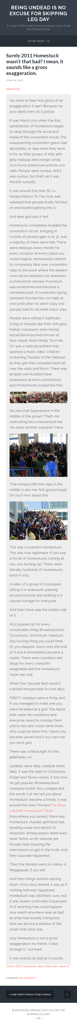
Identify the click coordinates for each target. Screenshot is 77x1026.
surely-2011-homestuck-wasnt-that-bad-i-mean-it (37, 966)
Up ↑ (40, 1018)
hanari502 (12, 89)
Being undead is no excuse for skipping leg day (38, 13)
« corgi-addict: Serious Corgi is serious (30, 994)
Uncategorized (27, 977)
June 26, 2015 (14, 80)
